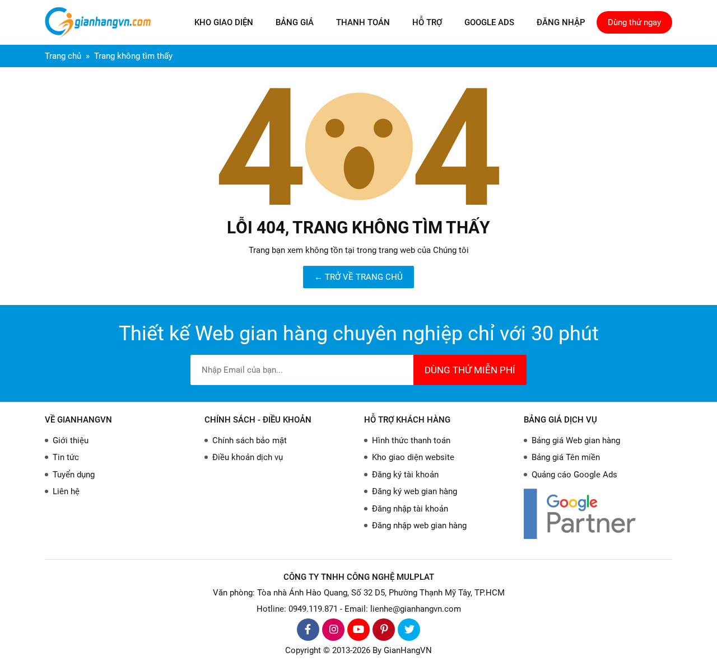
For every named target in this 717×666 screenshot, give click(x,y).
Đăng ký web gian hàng (414, 491)
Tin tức (66, 457)
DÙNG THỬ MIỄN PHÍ (470, 370)
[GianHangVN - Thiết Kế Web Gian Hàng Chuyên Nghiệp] (101, 22)
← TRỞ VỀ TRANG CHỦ (358, 277)
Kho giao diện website (413, 457)
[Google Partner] (598, 513)
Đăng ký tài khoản (405, 475)
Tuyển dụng (74, 475)
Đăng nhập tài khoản (410, 509)
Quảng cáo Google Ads (574, 475)
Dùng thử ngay (634, 22)
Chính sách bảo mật (249, 440)
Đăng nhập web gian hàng (419, 525)
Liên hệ (66, 491)
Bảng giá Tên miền (566, 457)
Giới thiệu (71, 440)
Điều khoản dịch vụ (247, 457)
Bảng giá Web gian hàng (576, 440)
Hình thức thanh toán (411, 440)
